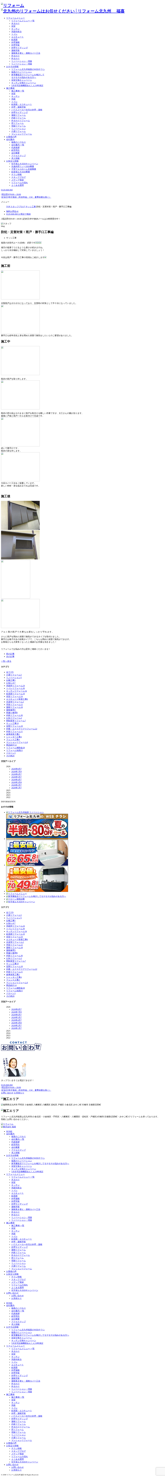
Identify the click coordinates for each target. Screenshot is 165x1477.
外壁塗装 (15, 45)
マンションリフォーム (21, 134)
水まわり (15, 23)
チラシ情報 (16, 174)
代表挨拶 (15, 147)
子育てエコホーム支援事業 (23, 169)
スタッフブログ (18, 177)
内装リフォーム (18, 118)
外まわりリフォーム (20, 120)
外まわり (15, 56)
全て (9, 672)
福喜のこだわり (18, 142)
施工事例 (10, 88)
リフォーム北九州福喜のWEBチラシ (28, 69)
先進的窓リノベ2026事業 (22, 166)
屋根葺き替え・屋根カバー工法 (25, 53)
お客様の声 (11, 137)
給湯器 (14, 40)
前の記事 (10, 654)
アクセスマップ (18, 156)
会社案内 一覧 (17, 145)
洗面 (13, 99)
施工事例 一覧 (17, 91)
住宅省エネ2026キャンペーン (24, 164)
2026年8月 (16, 769)
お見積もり (16, 1298)
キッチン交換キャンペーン (23, 83)
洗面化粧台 (16, 31)
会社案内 (10, 139)
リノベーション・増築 (21, 61)
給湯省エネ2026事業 (20, 172)
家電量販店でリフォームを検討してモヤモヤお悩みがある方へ (40, 1163)
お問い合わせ (12, 1293)
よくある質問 (17, 185)
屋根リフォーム (18, 115)
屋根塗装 (15, 50)
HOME (9, 1131)
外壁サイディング (19, 48)
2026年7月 (16, 771)
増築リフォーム (18, 126)
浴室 (13, 26)
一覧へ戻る (6, 661)
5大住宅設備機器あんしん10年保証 (27, 85)
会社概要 (15, 153)
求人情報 (15, 158)
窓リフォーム (17, 123)
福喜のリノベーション (21, 72)
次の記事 (10, 656)
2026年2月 (16, 785)
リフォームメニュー (15, 18)
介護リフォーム (18, 131)
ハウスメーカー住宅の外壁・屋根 (26, 110)
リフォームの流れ (19, 183)
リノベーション (18, 129)
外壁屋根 (15, 42)
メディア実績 (17, 180)
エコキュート (17, 37)
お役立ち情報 (12, 161)
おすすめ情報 (12, 67)
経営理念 (15, 150)
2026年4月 (16, 780)
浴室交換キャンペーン (21, 80)
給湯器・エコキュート (21, 104)
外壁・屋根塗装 (18, 107)
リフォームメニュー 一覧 (23, 21)
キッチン (15, 29)
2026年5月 (16, 777)
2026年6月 (16, 774)
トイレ (14, 34)
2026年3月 (16, 782)
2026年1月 (16, 788)
